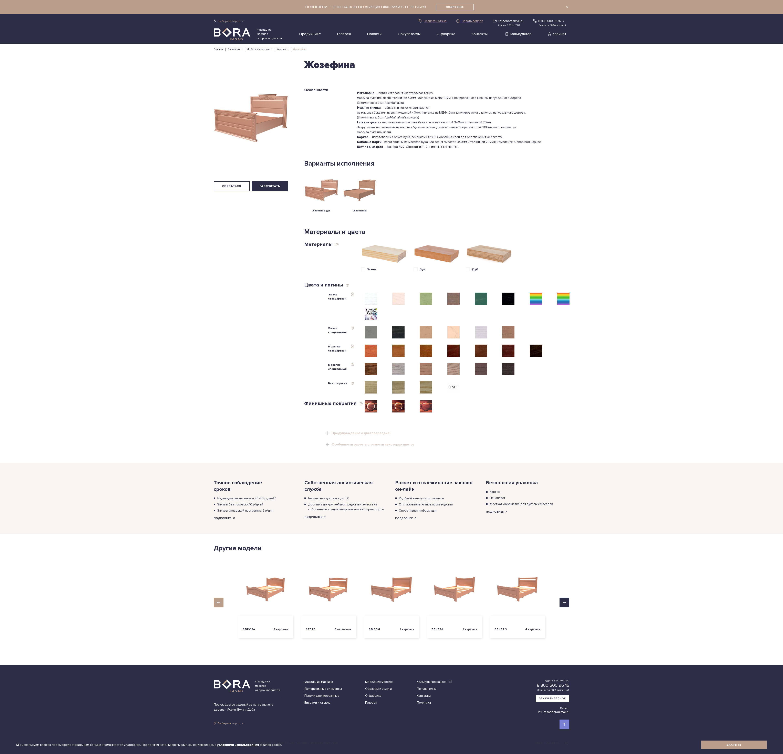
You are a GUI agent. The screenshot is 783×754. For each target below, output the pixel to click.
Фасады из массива (318, 682)
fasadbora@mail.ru (510, 21)
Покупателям (409, 34)
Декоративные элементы (323, 689)
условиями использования (238, 745)
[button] (218, 602)
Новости (374, 34)
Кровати (281, 49)
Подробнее (455, 7)
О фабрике (446, 34)
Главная (218, 49)
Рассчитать (270, 186)
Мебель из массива (258, 49)
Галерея (344, 34)
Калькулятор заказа (432, 682)
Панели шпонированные (321, 696)
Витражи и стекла (317, 703)
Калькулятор (521, 34)
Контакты (480, 34)
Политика (424, 703)
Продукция (309, 34)
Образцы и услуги (378, 689)
